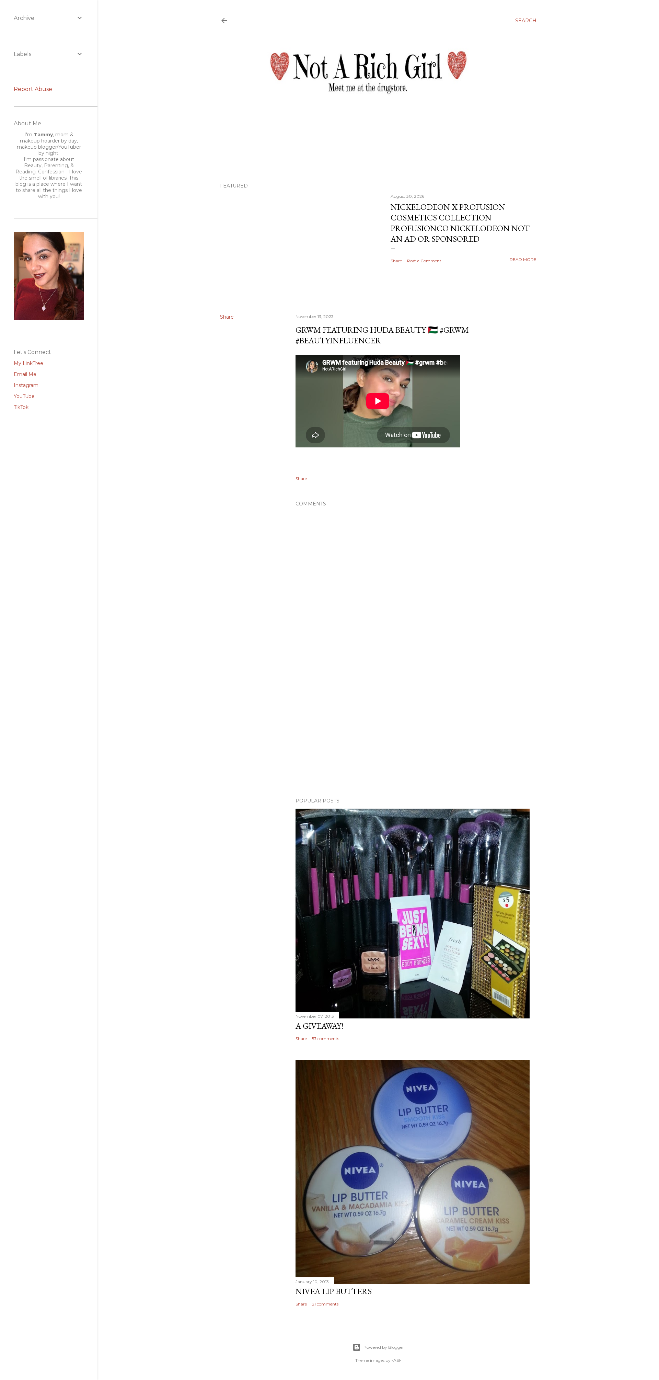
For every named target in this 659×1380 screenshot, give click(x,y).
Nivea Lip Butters (334, 1291)
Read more (523, 259)
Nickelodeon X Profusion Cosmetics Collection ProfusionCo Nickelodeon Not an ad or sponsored (460, 223)
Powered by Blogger (383, 1347)
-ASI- (397, 1360)
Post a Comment (424, 260)
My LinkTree (28, 363)
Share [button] (396, 260)
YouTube (24, 396)
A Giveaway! (320, 1025)
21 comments (325, 1304)
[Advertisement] (413, 732)
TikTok (21, 407)
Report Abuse (33, 89)
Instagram (26, 385)
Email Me (25, 374)
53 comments (325, 1038)
